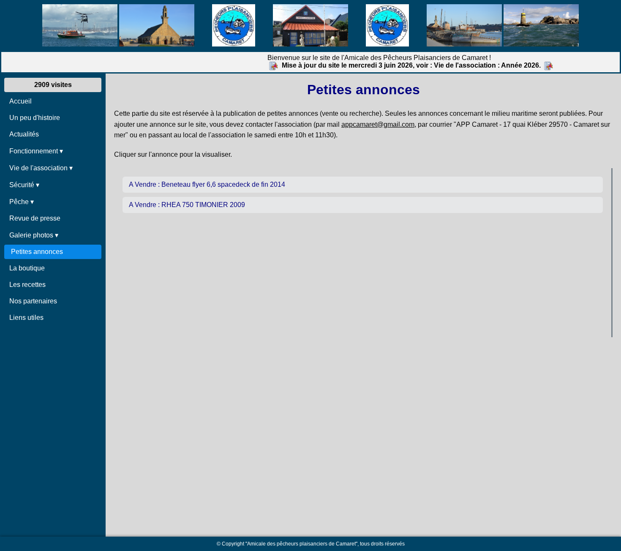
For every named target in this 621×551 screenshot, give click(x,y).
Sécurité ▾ (24, 184)
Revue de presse (34, 218)
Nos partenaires (33, 301)
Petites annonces (37, 251)
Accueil (20, 101)
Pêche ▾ (21, 201)
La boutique (27, 268)
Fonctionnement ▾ (36, 151)
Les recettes (27, 284)
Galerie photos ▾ (33, 235)
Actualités (24, 134)
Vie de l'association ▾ (41, 168)
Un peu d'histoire (34, 117)
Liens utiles (26, 317)
